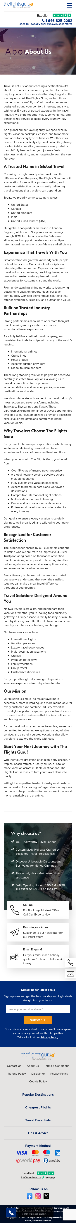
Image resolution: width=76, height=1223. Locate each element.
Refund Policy (17, 1073)
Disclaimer (38, 1073)
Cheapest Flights (38, 1107)
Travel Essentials (38, 1120)
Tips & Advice (38, 1133)
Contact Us (14, 1066)
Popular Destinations (38, 1094)
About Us (33, 1066)
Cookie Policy (38, 1081)
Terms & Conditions (56, 1066)
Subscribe (38, 1020)
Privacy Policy (49, 1037)
